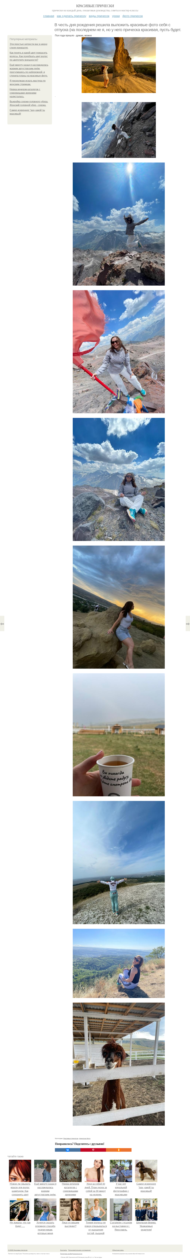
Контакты (63, 1250)
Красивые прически (95, 5)
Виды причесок (99, 16)
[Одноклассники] (119, 1150)
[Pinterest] (93, 1150)
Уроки (116, 16)
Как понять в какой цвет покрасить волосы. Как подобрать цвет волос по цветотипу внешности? (29, 56)
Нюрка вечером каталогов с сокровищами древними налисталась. (25, 93)
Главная (48, 16)
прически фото (84, 1138)
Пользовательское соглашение (79, 1250)
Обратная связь (118, 1250)
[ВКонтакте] (67, 1150)
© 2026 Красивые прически (17, 1250)
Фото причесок (132, 16)
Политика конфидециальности (71, 1254)
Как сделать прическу (71, 16)
